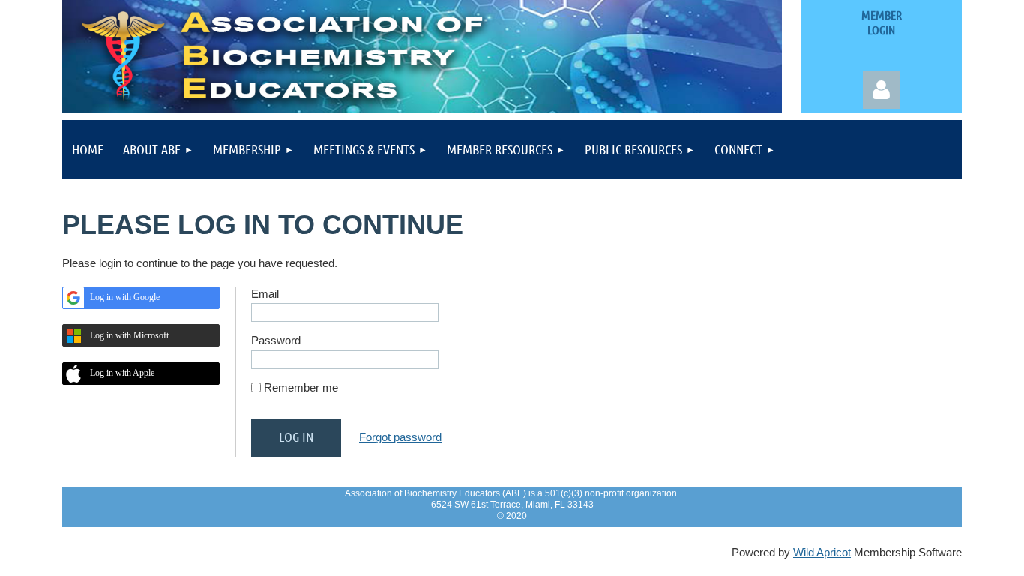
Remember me (301, 388)
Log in (881, 90)
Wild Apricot (822, 553)
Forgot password (400, 437)
